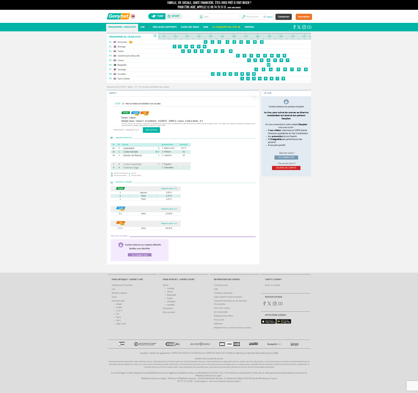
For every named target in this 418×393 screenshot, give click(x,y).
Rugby (170, 298)
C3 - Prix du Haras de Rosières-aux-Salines (152, 87)
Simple (119, 304)
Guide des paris (118, 301)
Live (113, 289)
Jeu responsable (221, 312)
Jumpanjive (127, 148)
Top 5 (118, 321)
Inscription (303, 17)
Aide (216, 289)
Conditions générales (223, 293)
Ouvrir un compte (272, 285)
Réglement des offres (223, 316)
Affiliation (218, 324)
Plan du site (219, 320)
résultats (151, 130)
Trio (117, 314)
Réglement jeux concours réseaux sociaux (232, 328)
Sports (166, 285)
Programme (168, 309)
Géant (114, 297)
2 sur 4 (119, 311)
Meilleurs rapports (119, 293)
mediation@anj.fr (201, 381)
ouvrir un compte (286, 168)
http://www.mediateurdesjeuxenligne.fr (225, 381)
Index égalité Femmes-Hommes (228, 297)
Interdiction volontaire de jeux (209, 359)
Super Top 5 (121, 324)
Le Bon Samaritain (130, 164)
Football (170, 289)
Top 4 (118, 317)
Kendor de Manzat (130, 155)
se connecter (286, 157)
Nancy (130, 87)
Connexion (283, 17)
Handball (170, 305)
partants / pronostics (126, 130)
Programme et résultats (122, 285)
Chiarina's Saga (129, 168)
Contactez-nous (221, 285)
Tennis (170, 292)
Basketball (171, 295)
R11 (254, 98)
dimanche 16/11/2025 (116, 87)
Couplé (119, 308)
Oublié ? (270, 17)
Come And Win (129, 152)
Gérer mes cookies (222, 308)
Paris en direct (169, 312)
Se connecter (140, 255)
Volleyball (171, 302)
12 (268, 65)
